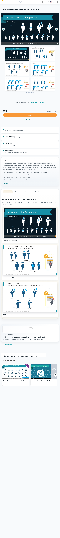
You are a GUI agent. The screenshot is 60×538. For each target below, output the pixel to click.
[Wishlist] (45, 1)
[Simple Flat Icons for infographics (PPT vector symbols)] (15, 371)
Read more (5, 183)
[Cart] (48, 1)
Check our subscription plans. (37, 102)
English (53, 2)
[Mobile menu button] (57, 2)
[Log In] (42, 1)
